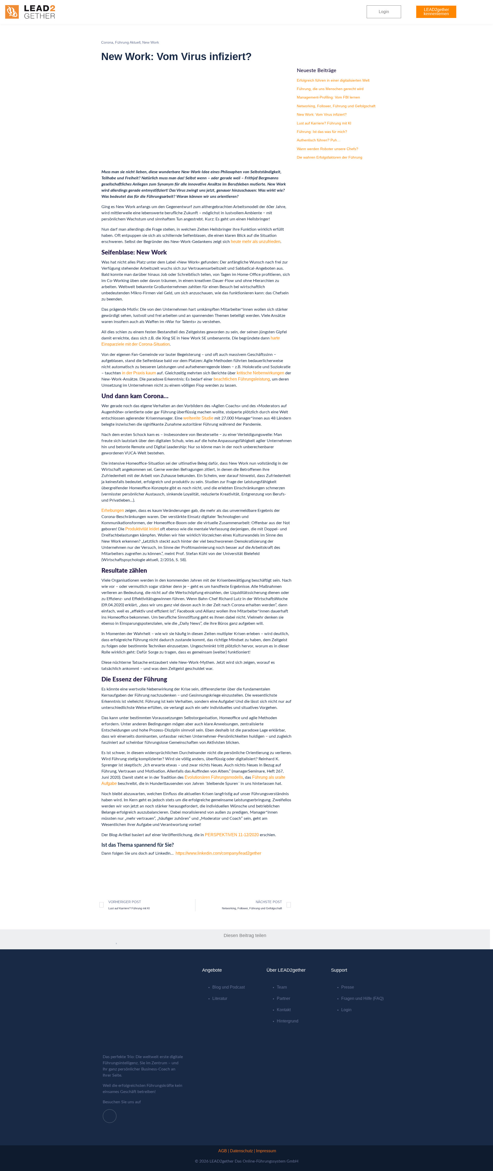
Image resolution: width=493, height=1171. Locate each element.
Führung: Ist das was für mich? (322, 132)
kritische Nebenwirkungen (260, 373)
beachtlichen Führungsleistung (242, 379)
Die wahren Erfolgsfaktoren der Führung (329, 157)
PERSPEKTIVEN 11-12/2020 (232, 835)
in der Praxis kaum (139, 373)
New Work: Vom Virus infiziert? (322, 114)
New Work (150, 42)
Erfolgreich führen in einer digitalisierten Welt (333, 80)
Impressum (266, 1151)
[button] (101, 944)
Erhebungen (112, 510)
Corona (107, 42)
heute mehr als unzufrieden (255, 241)
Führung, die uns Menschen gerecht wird (330, 89)
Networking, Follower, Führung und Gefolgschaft (336, 106)
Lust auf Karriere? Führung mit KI (324, 123)
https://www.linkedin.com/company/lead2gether (218, 853)
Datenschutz (241, 1151)
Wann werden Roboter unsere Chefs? (327, 149)
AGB (222, 1151)
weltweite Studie (198, 418)
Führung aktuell (127, 42)
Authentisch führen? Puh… (318, 140)
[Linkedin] (110, 1116)
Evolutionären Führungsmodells (214, 777)
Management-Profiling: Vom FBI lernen (328, 97)
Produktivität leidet (142, 529)
